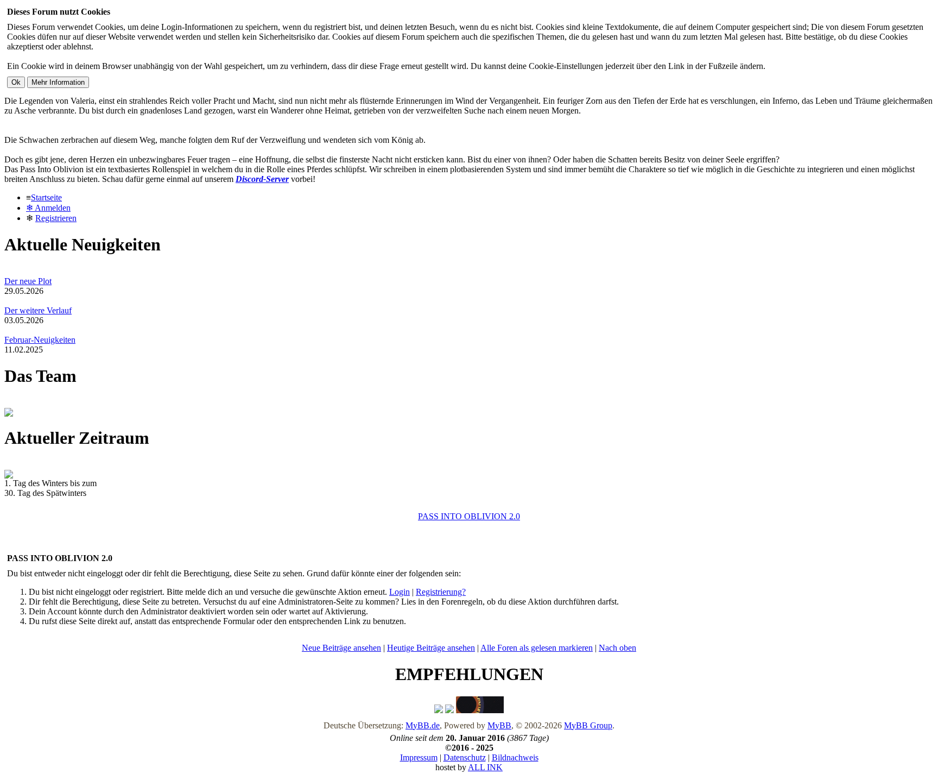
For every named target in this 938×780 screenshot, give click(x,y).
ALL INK (485, 767)
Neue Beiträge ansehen (341, 647)
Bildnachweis (515, 757)
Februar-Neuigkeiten (39, 339)
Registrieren (56, 218)
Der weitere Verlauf (38, 310)
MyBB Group (588, 725)
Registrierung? (441, 591)
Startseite (46, 197)
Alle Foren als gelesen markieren (536, 647)
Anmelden (48, 207)
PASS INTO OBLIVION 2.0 (469, 516)
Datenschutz (464, 757)
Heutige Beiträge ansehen (431, 647)
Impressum (419, 757)
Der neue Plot (28, 281)
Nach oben (617, 647)
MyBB (499, 725)
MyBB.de (422, 725)
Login (399, 591)
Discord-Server (262, 179)
